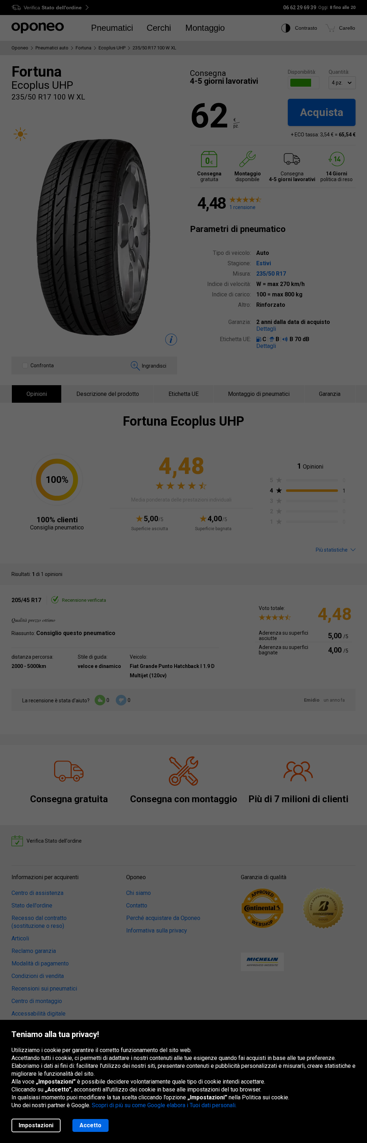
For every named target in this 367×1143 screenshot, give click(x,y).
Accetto (90, 1125)
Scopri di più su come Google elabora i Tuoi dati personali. (164, 1105)
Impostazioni (36, 1125)
